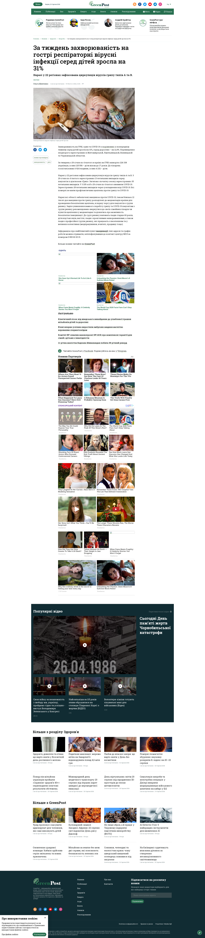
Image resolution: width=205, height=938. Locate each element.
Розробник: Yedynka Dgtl (163, 924)
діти (49, 162)
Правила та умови (147, 924)
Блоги (103, 11)
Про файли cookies (10, 934)
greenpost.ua (83, 933)
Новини (37, 11)
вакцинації (102, 231)
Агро (93, 11)
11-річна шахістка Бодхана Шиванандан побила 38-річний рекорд (92, 343)
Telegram (121, 351)
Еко (61, 11)
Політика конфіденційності (128, 924)
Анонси (113, 11)
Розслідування (128, 11)
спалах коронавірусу (41, 157)
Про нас (107, 879)
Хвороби (62, 39)
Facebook (88, 351)
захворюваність (39, 162)
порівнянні (108, 146)
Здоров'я (72, 11)
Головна (36, 39)
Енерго (83, 11)
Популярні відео (48, 611)
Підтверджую (39, 934)
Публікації (50, 11)
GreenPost (90, 244)
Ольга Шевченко (40, 84)
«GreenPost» (63, 931)
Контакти (108, 884)
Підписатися (137, 901)
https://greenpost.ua (153, 931)
